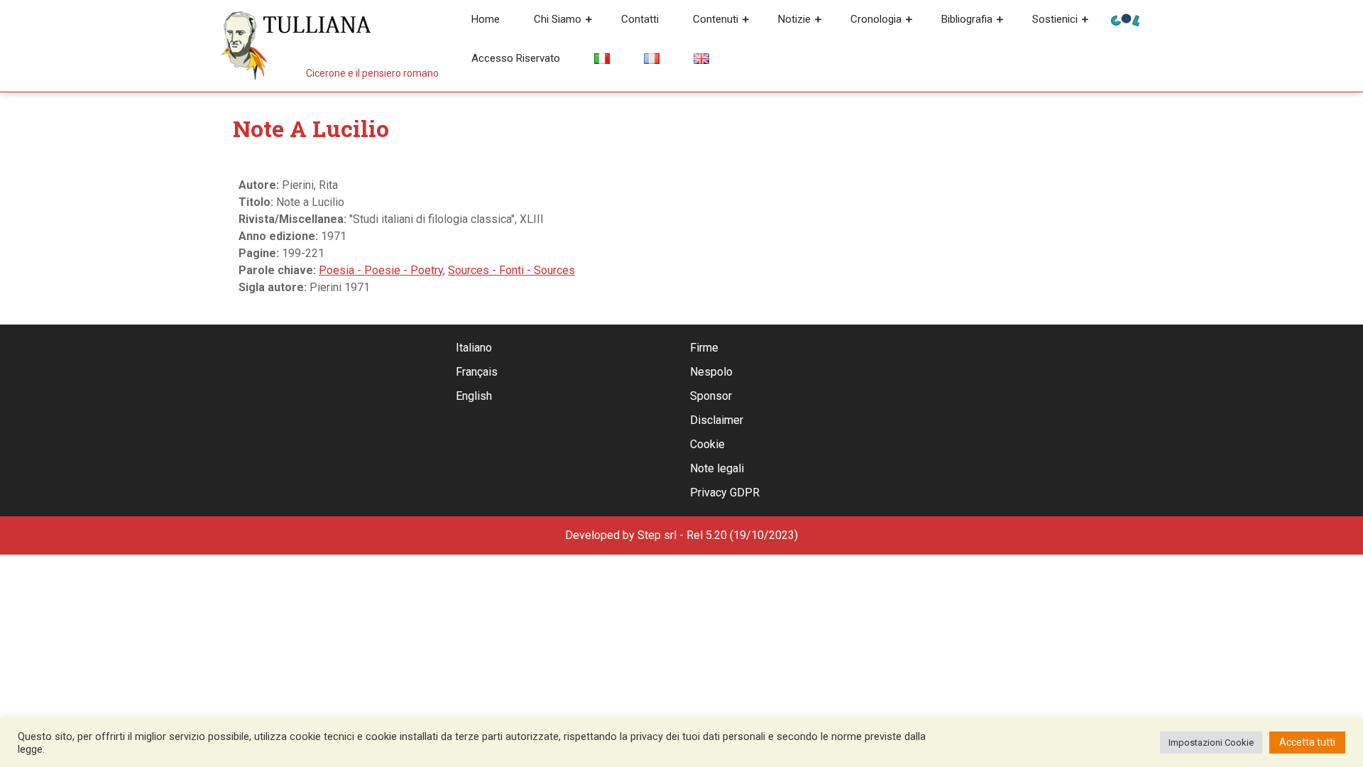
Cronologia (876, 19)
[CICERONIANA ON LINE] (1125, 19)
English (474, 396)
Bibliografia (966, 19)
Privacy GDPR (725, 492)
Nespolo (711, 372)
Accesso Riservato (515, 58)
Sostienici (1055, 19)
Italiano (474, 347)
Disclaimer (716, 420)
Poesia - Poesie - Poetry (381, 270)
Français (477, 372)
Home (485, 19)
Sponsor (711, 396)
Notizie (794, 19)
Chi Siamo (557, 19)
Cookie (707, 444)
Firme (704, 347)
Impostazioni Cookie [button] (1211, 742)
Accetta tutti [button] (1307, 742)
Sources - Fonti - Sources (511, 270)
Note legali (717, 468)
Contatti (640, 19)
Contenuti (715, 19)
